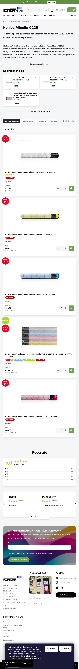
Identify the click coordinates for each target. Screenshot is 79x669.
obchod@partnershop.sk (68, 578)
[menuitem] (11, 16)
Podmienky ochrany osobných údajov (12, 626)
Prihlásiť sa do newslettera (18, 560)
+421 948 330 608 (65, 582)
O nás (5, 633)
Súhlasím (65, 649)
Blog (4, 646)
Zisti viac (51, 2)
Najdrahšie (41, 121)
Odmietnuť (51, 649)
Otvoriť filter (11, 129)
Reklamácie (6, 637)
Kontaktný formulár (66, 595)
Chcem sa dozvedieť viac (39, 64)
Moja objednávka (8, 630)
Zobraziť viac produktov (39, 111)
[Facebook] (57, 587)
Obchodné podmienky (10, 622)
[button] (75, 504)
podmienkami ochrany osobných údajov (39, 553)
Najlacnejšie (28, 121)
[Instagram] (61, 587)
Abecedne (53, 121)
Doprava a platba (8, 640)
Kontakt (5, 643)
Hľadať (46, 10)
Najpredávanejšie (12, 121)
